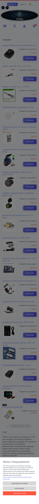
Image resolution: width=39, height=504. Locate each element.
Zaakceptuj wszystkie (19, 493)
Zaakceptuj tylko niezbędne (20, 483)
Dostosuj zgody (19, 488)
